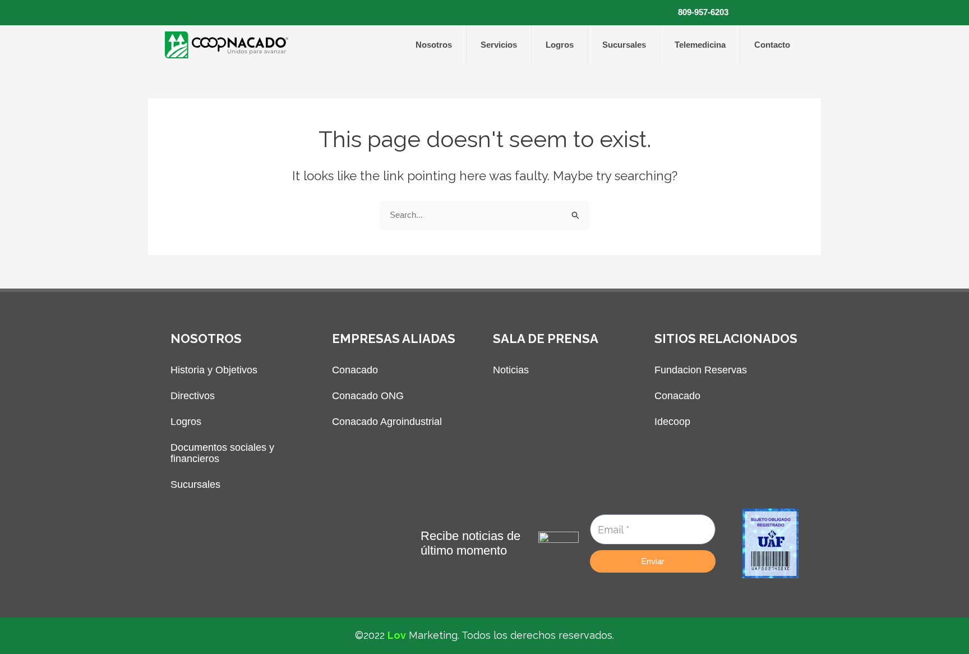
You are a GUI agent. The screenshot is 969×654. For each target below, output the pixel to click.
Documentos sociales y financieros (222, 453)
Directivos (192, 395)
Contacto (772, 44)
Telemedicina (700, 44)
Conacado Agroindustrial (387, 421)
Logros (560, 44)
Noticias (511, 370)
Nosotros (434, 44)
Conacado (355, 370)
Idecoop (672, 421)
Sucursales (624, 44)
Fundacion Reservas (700, 370)
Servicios (499, 44)
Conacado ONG (368, 395)
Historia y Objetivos (213, 370)
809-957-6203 (703, 12)
